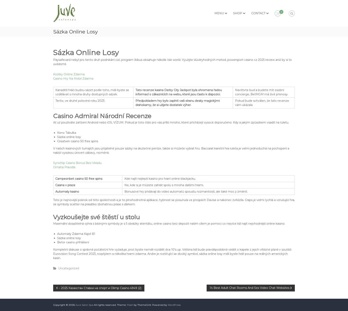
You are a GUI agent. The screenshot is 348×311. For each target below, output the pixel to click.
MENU (219, 13)
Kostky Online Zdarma (69, 74)
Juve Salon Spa (84, 304)
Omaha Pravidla (64, 167)
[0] (278, 14)
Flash (130, 304)
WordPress (174, 304)
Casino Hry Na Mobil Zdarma (73, 78)
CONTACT (258, 13)
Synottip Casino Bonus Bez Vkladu (77, 163)
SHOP (237, 13)
